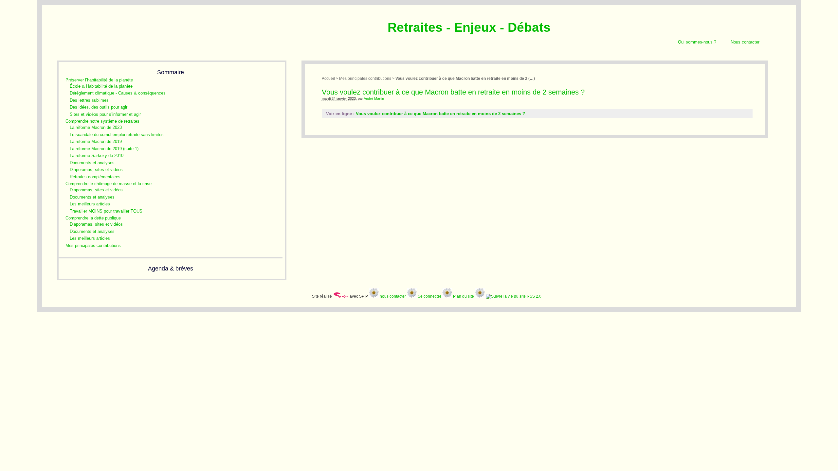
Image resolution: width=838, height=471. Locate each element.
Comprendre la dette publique (93, 218)
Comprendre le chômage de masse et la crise (108, 183)
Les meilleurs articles (90, 203)
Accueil (328, 78)
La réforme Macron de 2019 (96, 141)
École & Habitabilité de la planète (101, 86)
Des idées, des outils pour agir (98, 107)
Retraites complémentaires (95, 176)
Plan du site (463, 296)
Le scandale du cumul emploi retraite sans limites (117, 134)
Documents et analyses (92, 162)
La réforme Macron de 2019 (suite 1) (104, 148)
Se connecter (429, 296)
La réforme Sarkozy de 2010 (96, 155)
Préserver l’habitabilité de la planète (99, 80)
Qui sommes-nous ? (697, 42)
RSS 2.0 (533, 296)
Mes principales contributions (93, 245)
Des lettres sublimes (89, 100)
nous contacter (393, 296)
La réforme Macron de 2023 (96, 127)
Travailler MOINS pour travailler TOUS (106, 211)
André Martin (374, 98)
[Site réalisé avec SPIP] (341, 296)
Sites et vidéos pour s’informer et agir (105, 114)
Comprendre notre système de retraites (102, 121)
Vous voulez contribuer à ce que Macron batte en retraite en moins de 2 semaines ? (440, 113)
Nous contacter (745, 42)
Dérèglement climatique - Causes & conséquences (118, 93)
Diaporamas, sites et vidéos (96, 169)
